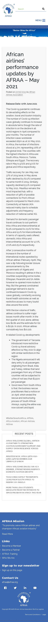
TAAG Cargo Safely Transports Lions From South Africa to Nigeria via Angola (22, 479)
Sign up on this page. (12, 570)
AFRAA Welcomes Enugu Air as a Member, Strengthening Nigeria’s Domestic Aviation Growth (23, 469)
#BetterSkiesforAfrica (16, 418)
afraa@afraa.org (10, 582)
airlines (9, 424)
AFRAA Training (9, 554)
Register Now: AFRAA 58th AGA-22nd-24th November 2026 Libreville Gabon (22, 458)
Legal (44, 614)
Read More (7, 534)
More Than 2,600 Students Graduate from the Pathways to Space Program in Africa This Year (23, 490)
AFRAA (30, 418)
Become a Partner (11, 550)
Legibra (41, 609)
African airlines (28, 421)
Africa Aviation (13, 421)
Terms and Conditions (32, 614)
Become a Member (11, 546)
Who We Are (8, 558)
